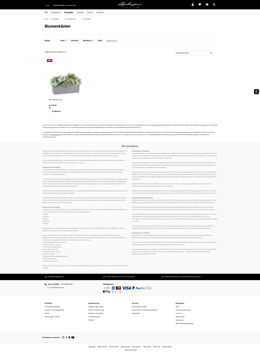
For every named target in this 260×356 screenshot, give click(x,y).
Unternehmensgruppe (52, 307)
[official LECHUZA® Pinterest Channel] (69, 337)
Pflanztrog (156, 347)
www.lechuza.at (55, 135)
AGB (177, 307)
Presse (47, 313)
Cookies (178, 313)
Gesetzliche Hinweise (183, 310)
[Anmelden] (192, 5)
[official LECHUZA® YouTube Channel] (72, 337)
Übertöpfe (92, 347)
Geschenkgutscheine (139, 307)
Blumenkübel (125, 347)
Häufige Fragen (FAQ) (95, 307)
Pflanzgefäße (68, 12)
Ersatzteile (100, 12)
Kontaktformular (94, 317)
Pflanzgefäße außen (71, 19)
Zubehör (90, 12)
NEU (46, 12)
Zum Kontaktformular (56, 288)
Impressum (179, 320)
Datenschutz (180, 317)
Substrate (80, 12)
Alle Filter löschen (111, 41)
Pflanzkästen (136, 347)
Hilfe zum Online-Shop (96, 310)
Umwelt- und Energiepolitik (54, 310)
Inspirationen (56, 12)
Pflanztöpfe (147, 347)
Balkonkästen (102, 347)
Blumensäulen (114, 347)
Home (46, 19)
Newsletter (136, 313)
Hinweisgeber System (52, 317)
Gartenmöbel (166, 347)
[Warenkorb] (206, 5)
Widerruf (91, 320)
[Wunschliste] (200, 5)
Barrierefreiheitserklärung (184, 323)
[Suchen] (214, 5)
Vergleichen (56, 111)
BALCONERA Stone (55, 100)
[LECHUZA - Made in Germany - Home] (130, 5)
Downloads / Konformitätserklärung (144, 310)
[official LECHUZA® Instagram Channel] (63, 337)
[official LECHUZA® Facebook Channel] (66, 337)
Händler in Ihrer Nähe (95, 313)
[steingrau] (50, 108)
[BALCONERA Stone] (66, 78)
